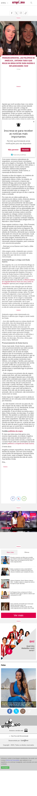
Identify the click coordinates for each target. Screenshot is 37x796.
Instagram (5, 283)
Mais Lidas (10, 552)
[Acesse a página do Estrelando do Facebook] (12, 13)
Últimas (26, 552)
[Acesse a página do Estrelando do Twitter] (16, 13)
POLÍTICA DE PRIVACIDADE (19, 736)
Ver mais (18, 615)
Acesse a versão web (16, 730)
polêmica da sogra (15, 431)
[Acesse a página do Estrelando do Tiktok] (26, 13)
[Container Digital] (24, 741)
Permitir (25, 150)
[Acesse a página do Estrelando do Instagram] (21, 13)
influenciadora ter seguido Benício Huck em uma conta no (18, 281)
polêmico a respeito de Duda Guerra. (20, 443)
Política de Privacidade (12, 760)
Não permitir (13, 150)
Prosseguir (5, 767)
